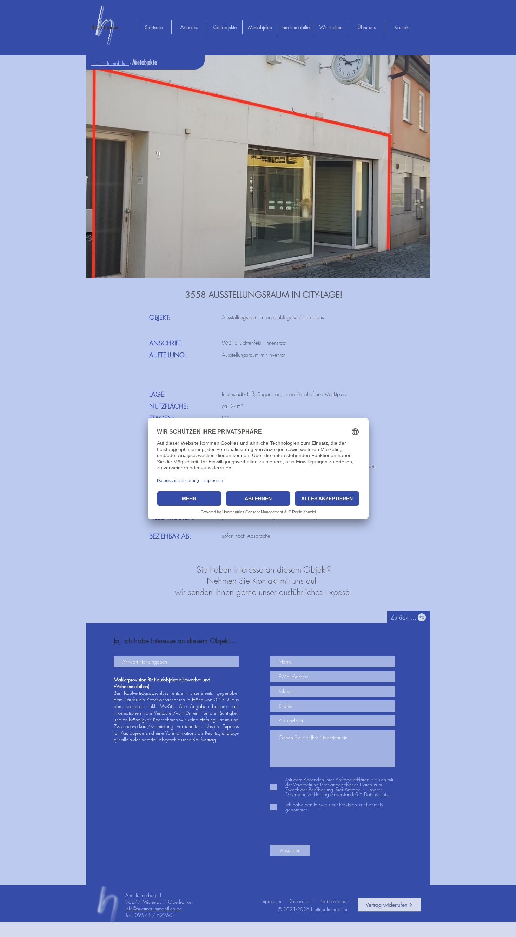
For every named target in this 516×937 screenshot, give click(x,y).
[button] (258, 166)
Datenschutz (300, 901)
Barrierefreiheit (334, 901)
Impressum (270, 901)
